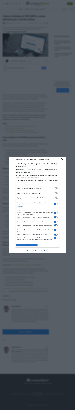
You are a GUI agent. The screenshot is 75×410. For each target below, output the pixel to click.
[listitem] (37, 185)
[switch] (56, 188)
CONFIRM (27, 245)
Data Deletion (29, 250)
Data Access (37, 250)
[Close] (62, 159)
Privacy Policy (46, 250)
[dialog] (37, 205)
